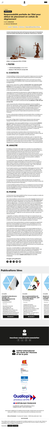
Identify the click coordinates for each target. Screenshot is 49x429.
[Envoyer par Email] (16, 261)
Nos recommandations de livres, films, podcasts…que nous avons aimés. (30, 297)
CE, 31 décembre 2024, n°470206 (18, 61)
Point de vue (21, 26)
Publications (15, 26)
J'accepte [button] (16, 425)
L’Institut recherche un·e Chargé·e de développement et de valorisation (9, 298)
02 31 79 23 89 (24, 418)
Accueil (9, 26)
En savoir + (11, 316)
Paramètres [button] (4, 425)
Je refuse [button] (10, 425)
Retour (6, 9)
